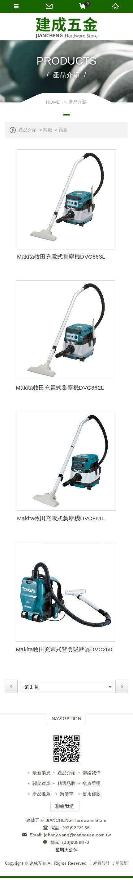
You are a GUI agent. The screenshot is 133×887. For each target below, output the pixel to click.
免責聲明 (92, 783)
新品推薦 (41, 793)
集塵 (63, 129)
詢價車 (66, 793)
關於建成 (41, 783)
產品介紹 (27, 129)
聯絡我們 (92, 772)
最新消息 (41, 772)
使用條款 (92, 793)
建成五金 (66, 28)
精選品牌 (66, 783)
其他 (47, 129)
